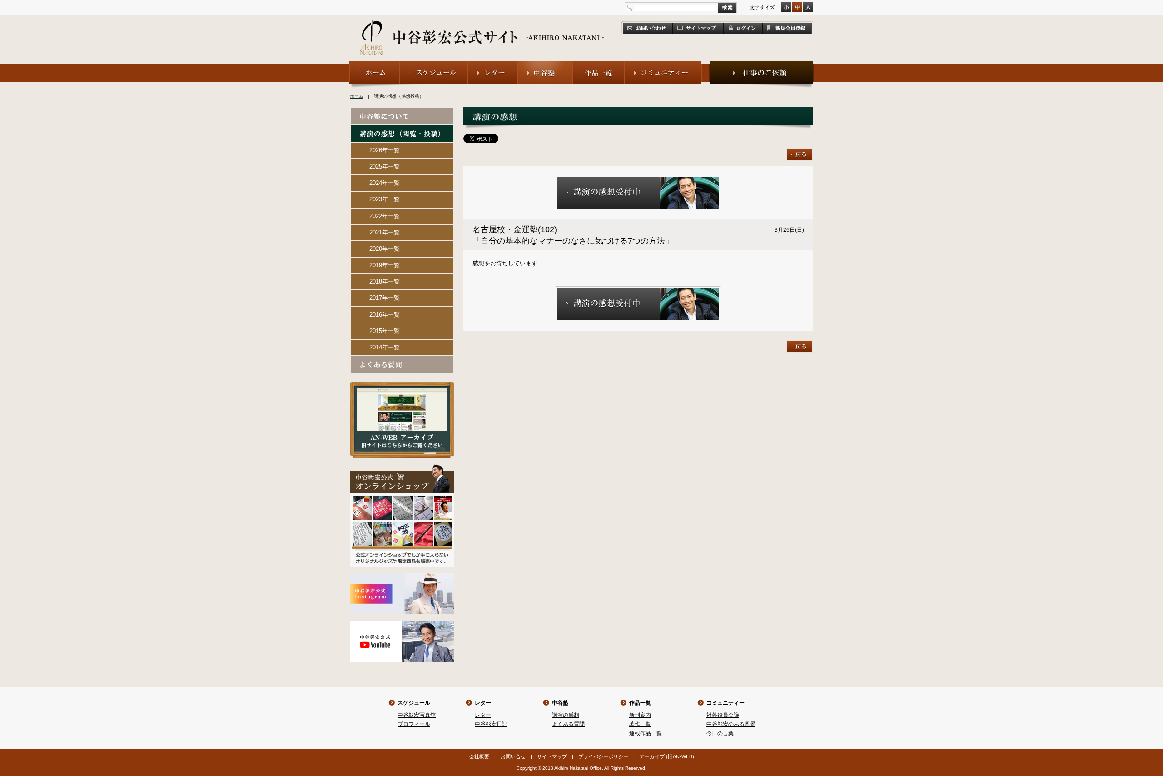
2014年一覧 (384, 347)
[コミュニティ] (663, 65)
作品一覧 (640, 703)
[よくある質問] (402, 360)
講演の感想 (565, 715)
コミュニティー (725, 703)
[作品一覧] (598, 65)
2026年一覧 (384, 150)
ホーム (356, 96)
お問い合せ (513, 756)
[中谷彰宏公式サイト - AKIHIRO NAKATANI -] (482, 27)
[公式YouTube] (402, 625)
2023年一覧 (384, 199)
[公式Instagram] (402, 577)
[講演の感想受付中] (638, 178)
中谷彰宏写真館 (417, 715)
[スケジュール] (433, 65)
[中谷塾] (544, 65)
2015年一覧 (384, 331)
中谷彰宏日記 (491, 724)
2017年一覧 (384, 297)
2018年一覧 (384, 281)
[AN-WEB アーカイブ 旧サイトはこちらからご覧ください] (402, 385)
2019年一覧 (384, 265)
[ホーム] (374, 65)
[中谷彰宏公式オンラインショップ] (402, 468)
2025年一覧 (384, 166)
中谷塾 (560, 703)
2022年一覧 (384, 216)
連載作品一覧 (645, 733)
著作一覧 (640, 724)
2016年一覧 (384, 314)
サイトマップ (552, 756)
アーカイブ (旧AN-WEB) (667, 756)
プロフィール (414, 724)
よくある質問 (568, 724)
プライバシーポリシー (603, 756)
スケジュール (414, 703)
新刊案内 (640, 715)
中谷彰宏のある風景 (730, 724)
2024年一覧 (384, 182)
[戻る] (799, 151)
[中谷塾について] (402, 112)
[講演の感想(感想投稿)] (402, 129)
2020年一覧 (384, 248)
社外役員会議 (722, 715)
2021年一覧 (384, 232)
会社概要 (479, 756)
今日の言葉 (720, 733)
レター (483, 703)
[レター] (492, 65)
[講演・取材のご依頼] (761, 65)
